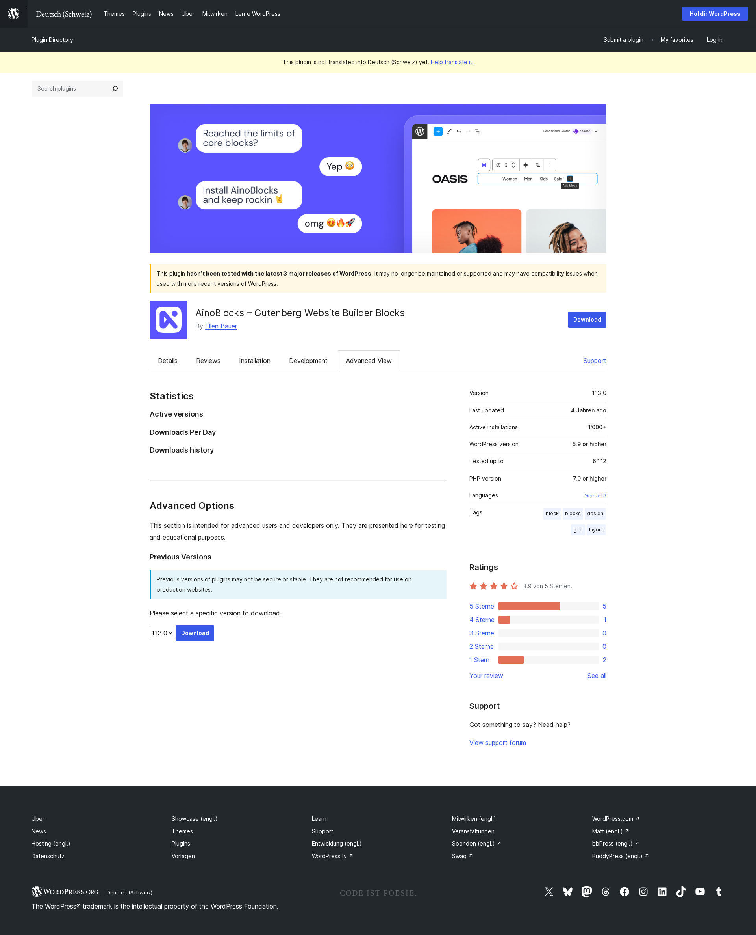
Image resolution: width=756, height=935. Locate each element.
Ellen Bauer (221, 326)
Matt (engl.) (611, 831)
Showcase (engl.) (195, 818)
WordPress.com (616, 818)
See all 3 (595, 495)
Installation (255, 361)
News (39, 831)
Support (595, 361)
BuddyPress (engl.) (620, 856)
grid (578, 530)
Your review (486, 676)
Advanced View (369, 361)
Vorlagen (183, 856)
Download (587, 319)
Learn (319, 818)
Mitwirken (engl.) (474, 818)
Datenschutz (48, 856)
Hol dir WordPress (715, 13)
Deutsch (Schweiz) (129, 892)
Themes (182, 831)
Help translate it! (452, 62)
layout (596, 530)
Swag (462, 856)
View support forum (497, 743)
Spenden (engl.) (477, 843)
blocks (573, 513)
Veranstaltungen (473, 831)
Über (38, 818)
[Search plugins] (115, 89)
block (552, 513)
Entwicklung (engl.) (337, 843)
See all (596, 676)
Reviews (208, 361)
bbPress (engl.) (615, 843)
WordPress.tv (333, 856)
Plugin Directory (52, 39)
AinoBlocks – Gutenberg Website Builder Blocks (300, 312)
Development (308, 361)
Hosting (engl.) (51, 843)
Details (168, 361)
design (595, 513)
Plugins (181, 843)
